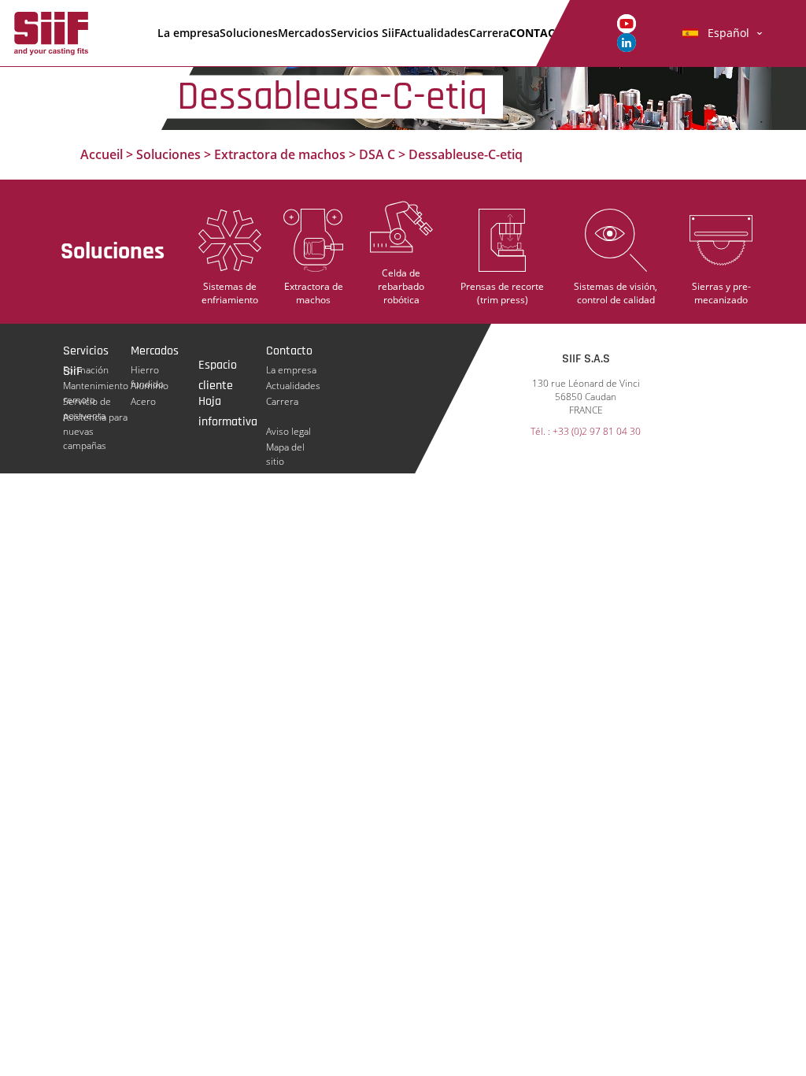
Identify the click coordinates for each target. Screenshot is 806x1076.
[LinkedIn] (626, 41)
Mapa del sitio (285, 447)
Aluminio (149, 385)
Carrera (489, 32)
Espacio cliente (217, 366)
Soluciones (249, 32)
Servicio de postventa (87, 402)
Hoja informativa (227, 402)
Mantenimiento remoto (95, 386)
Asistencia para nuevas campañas (95, 417)
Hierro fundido (147, 370)
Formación (86, 370)
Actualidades (434, 32)
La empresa (188, 32)
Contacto (539, 32)
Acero (143, 401)
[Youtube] (626, 22)
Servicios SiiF (365, 32)
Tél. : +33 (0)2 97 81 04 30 (586, 432)
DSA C (377, 154)
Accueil (101, 154)
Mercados (304, 32)
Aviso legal (288, 431)
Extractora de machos (280, 154)
